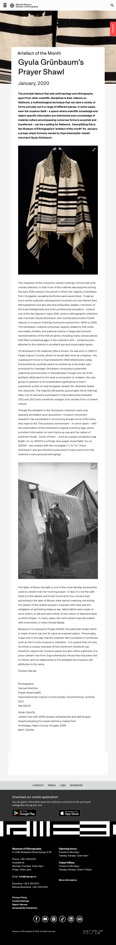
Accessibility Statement (24, 908)
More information (68, 880)
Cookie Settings (20, 901)
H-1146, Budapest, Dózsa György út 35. (32, 852)
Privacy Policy (19, 897)
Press (52, 785)
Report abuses (19, 904)
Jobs (63, 785)
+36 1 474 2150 (31, 883)
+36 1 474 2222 (40, 887)
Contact (38, 785)
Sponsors (76, 785)
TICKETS (113, 29)
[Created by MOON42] (93, 932)
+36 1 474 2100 (28, 859)
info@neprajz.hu (27, 876)
